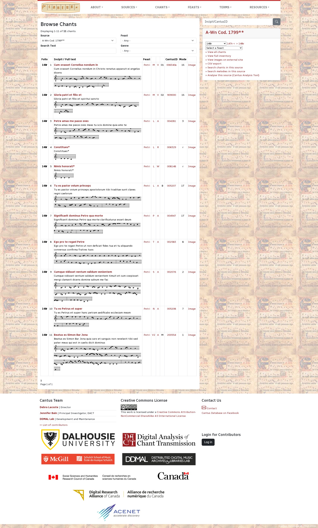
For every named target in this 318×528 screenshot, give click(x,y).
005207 (171, 185)
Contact (211, 408)
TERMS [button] (224, 7)
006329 (171, 147)
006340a (171, 64)
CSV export (214, 63)
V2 (153, 334)
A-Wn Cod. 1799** (225, 32)
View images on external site (225, 59)
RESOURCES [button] (258, 7)
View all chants (217, 52)
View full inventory (219, 55)
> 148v (240, 43)
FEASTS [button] (193, 7)
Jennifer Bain (49, 413)
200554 (171, 334)
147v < (231, 43)
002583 (171, 241)
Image (192, 64)
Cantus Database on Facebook (220, 413)
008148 (171, 166)
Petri (147, 64)
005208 (171, 308)
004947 (171, 215)
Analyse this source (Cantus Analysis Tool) (233, 75)
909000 (171, 95)
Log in (208, 442)
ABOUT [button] (96, 7)
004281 (171, 121)
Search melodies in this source (226, 71)
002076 (171, 271)
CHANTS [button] (161, 7)
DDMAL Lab (47, 419)
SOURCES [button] (128, 7)
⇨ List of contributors (54, 425)
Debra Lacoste (49, 407)
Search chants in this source (225, 67)
